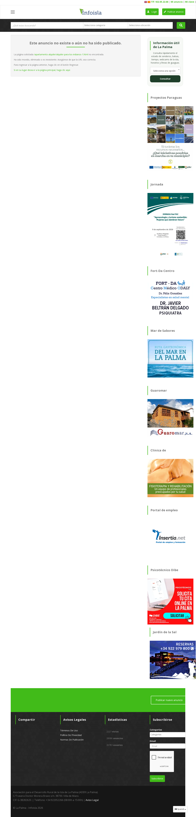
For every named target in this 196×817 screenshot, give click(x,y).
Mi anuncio (177, 1)
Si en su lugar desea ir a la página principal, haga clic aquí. (42, 70)
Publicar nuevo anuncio (169, 700)
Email (153, 741)
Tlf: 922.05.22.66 (159, 1)
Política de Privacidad (71, 735)
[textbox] (96, 25)
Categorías (156, 729)
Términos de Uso (69, 730)
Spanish (181, 809)
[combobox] (105, 25)
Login (154, 11)
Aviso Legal (92, 800)
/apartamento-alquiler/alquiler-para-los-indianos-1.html (61, 54)
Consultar (165, 78)
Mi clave (189, 1)
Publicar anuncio (175, 11)
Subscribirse (157, 778)
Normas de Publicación (72, 739)
